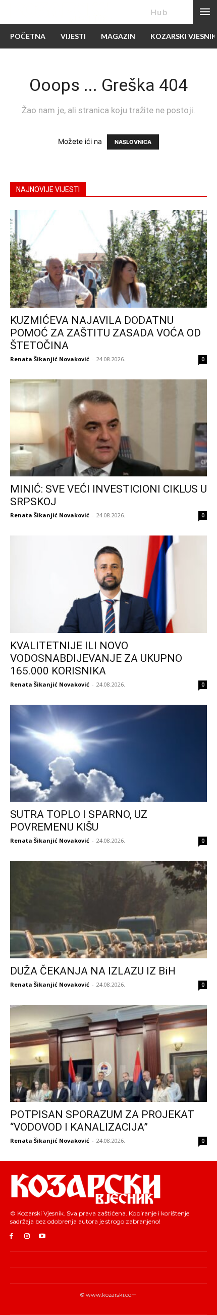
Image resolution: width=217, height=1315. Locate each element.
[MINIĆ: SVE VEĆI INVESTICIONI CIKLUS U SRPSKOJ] (108, 428)
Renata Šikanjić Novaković (49, 359)
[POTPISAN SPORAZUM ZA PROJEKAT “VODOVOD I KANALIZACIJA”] (108, 1053)
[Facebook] (11, 1236)
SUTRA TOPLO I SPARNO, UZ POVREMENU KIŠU (78, 820)
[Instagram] (27, 1236)
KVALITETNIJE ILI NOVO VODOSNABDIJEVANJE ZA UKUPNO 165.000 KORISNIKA (96, 658)
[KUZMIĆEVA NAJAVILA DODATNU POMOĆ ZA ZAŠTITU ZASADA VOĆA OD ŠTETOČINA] (108, 259)
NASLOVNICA (133, 141)
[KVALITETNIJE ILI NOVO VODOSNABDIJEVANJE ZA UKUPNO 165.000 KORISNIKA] (108, 584)
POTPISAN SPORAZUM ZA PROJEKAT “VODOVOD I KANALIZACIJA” (102, 1120)
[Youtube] (42, 1236)
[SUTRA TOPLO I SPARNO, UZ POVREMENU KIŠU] (108, 753)
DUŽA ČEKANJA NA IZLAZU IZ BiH (93, 971)
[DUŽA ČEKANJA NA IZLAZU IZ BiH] (108, 909)
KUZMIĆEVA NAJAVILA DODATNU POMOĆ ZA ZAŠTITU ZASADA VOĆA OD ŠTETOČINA (105, 333)
